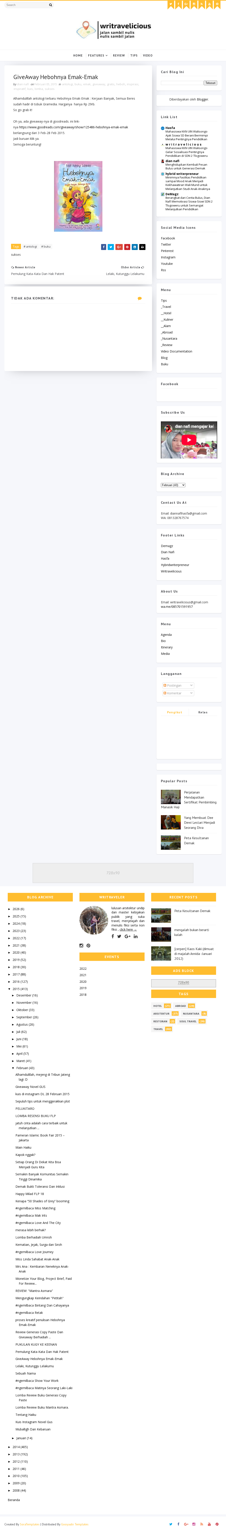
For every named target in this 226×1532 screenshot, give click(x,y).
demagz (167, 546)
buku (78, 84)
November (24, 1002)
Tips (134, 55)
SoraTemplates (30, 1524)
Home (78, 55)
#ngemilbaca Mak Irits (31, 1215)
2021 (17, 945)
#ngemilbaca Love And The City (38, 1223)
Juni (19, 1039)
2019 (17, 960)
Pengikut (174, 712)
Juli (18, 1032)
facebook (168, 238)
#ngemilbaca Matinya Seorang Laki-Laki (43, 1388)
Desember (24, 995)
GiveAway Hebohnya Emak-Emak (39, 1359)
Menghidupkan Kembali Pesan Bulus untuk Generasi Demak (186, 166)
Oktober (22, 1010)
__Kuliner (167, 319)
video (148, 55)
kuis (30, 89)
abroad (180, 1005)
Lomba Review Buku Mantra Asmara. (42, 1407)
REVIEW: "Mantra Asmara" (34, 1291)
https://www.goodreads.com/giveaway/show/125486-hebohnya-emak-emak (73, 127)
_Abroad (167, 332)
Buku (164, 364)
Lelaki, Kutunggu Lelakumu (34, 1366)
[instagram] (194, 5)
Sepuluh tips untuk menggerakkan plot (42, 1101)
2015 (17, 989)
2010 (17, 1476)
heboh (120, 84)
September (24, 1017)
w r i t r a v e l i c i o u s (184, 144)
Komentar (173, 693)
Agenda (166, 634)
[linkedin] (135, 936)
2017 (17, 974)
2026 (17, 909)
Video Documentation (176, 351)
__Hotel (166, 313)
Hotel (157, 1005)
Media (165, 653)
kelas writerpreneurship (203, 713)
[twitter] (171, 5)
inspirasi (132, 84)
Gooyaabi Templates (75, 1524)
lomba (39, 89)
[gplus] (186, 5)
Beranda (14, 1500)
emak (87, 84)
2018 (17, 967)
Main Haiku (23, 1147)
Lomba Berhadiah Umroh (33, 1237)
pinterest (167, 251)
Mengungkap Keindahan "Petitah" (39, 1298)
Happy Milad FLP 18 (29, 1194)
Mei (19, 1046)
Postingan (173, 685)
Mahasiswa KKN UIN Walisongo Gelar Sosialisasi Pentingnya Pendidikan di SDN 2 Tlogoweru (187, 152)
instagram (168, 257)
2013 (17, 1454)
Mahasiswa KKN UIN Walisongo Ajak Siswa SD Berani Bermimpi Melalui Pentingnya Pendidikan (187, 135)
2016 (17, 981)
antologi (67, 84)
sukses (50, 89)
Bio (163, 641)
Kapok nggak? (25, 1155)
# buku (46, 246)
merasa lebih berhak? (30, 1230)
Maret (21, 1061)
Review (119, 55)
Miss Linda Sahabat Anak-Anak (37, 1259)
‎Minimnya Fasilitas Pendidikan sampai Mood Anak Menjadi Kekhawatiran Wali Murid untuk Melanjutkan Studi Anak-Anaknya (188, 183)
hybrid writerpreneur (182, 174)
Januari (21, 1438)
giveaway (98, 84)
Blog (164, 358)
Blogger (202, 99)
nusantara (191, 1013)
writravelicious (171, 571)
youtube (167, 263)
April (19, 1053)
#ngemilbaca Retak (29, 1312)
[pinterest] (217, 5)
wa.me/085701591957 (177, 606)
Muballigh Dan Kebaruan (33, 1429)
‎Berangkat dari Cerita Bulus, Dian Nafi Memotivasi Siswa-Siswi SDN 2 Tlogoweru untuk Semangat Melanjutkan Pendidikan (189, 203)
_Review (166, 345)
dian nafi (172, 161)
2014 (17, 1447)
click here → (128, 929)
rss (163, 270)
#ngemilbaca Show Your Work (36, 1381)
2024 (17, 923)
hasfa (165, 558)
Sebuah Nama (25, 1373)
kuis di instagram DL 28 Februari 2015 (42, 1094)
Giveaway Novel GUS (30, 1087)
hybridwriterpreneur (175, 565)
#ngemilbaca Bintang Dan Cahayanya (42, 1305)
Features (96, 55)
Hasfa (170, 128)
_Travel (166, 307)
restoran (160, 1021)
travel (158, 1029)
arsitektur (161, 1013)
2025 (17, 916)
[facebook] (178, 5)
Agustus (22, 1024)
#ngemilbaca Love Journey (34, 1252)
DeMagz (172, 194)
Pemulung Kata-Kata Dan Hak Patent (42, 1352)
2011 (17, 1469)
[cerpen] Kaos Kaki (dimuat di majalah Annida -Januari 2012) (194, 954)
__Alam (166, 326)
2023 (17, 931)
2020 (17, 952)
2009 (17, 1483)
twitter (166, 244)
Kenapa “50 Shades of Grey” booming (42, 1201)
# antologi (30, 246)
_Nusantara (169, 338)
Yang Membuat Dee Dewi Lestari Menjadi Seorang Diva (199, 822)
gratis (111, 84)
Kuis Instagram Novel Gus (34, 1422)
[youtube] (209, 5)
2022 (17, 938)
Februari (22, 1068)
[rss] (201, 5)
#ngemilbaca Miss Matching (35, 1208)
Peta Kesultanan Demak (192, 911)
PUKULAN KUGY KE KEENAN (36, 1344)
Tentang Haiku (25, 1415)
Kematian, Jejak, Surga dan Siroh (38, 1244)
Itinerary (167, 647)
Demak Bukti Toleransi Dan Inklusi (40, 1186)
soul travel (187, 1021)
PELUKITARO (24, 1108)
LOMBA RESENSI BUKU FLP (35, 1116)
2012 (17, 1461)
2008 (17, 1490)
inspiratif (20, 89)
